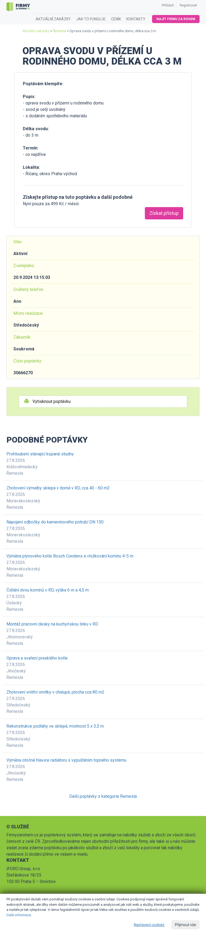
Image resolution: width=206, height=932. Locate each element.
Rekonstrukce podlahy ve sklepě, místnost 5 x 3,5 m (55, 726)
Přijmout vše (185, 925)
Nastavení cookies (149, 925)
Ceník (116, 19)
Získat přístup (164, 213)
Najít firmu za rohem (175, 19)
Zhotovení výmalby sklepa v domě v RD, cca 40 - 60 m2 (58, 488)
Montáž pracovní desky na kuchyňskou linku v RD (52, 624)
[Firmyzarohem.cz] (18, 6)
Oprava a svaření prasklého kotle (37, 658)
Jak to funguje (91, 19)
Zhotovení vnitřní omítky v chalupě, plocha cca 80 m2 (55, 692)
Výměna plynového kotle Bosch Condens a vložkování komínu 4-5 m (69, 556)
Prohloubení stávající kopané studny (40, 453)
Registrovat (188, 5)
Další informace (18, 915)
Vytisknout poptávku (51, 401)
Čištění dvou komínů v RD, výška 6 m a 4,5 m (47, 590)
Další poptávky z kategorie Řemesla (103, 796)
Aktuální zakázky (53, 19)
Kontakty (135, 19)
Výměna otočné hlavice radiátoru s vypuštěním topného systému (66, 760)
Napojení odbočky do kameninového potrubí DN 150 (55, 522)
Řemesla (59, 31)
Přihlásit (168, 5)
